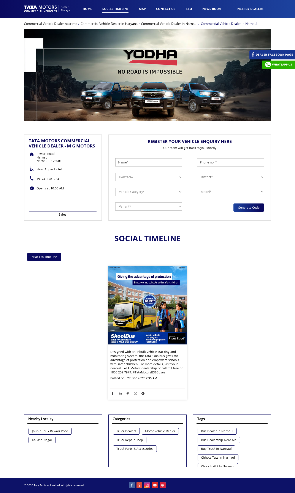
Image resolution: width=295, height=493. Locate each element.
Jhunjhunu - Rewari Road (50, 431)
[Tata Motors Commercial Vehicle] (47, 9)
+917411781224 (47, 179)
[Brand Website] (163, 485)
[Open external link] (272, 58)
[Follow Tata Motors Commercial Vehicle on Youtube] (155, 485)
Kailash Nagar (42, 440)
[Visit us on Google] (139, 485)
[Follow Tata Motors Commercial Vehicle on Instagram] (147, 485)
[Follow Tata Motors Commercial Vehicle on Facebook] (132, 485)
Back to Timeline (44, 257)
